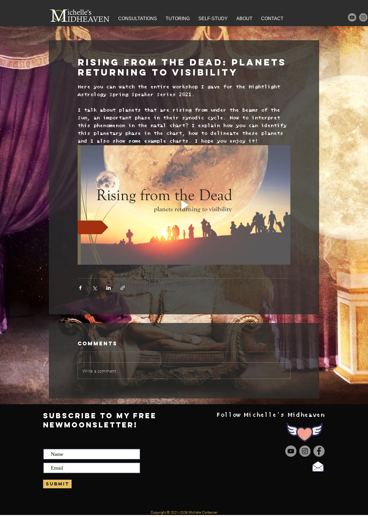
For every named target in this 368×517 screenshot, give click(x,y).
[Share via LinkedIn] (108, 288)
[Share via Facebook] (80, 288)
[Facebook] (319, 451)
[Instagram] (363, 17)
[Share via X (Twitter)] (94, 288)
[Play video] (184, 205)
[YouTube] (352, 17)
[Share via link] (122, 288)
